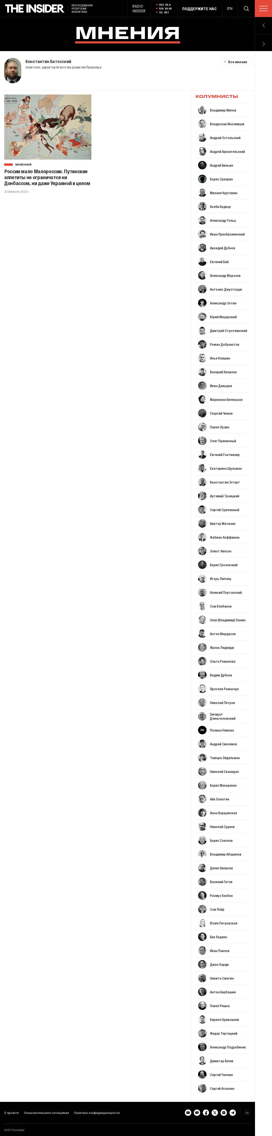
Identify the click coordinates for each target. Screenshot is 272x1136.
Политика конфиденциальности (97, 1113)
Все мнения (237, 62)
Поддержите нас (199, 8)
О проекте (11, 1113)
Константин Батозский (48, 61)
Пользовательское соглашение (46, 1113)
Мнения (23, 165)
